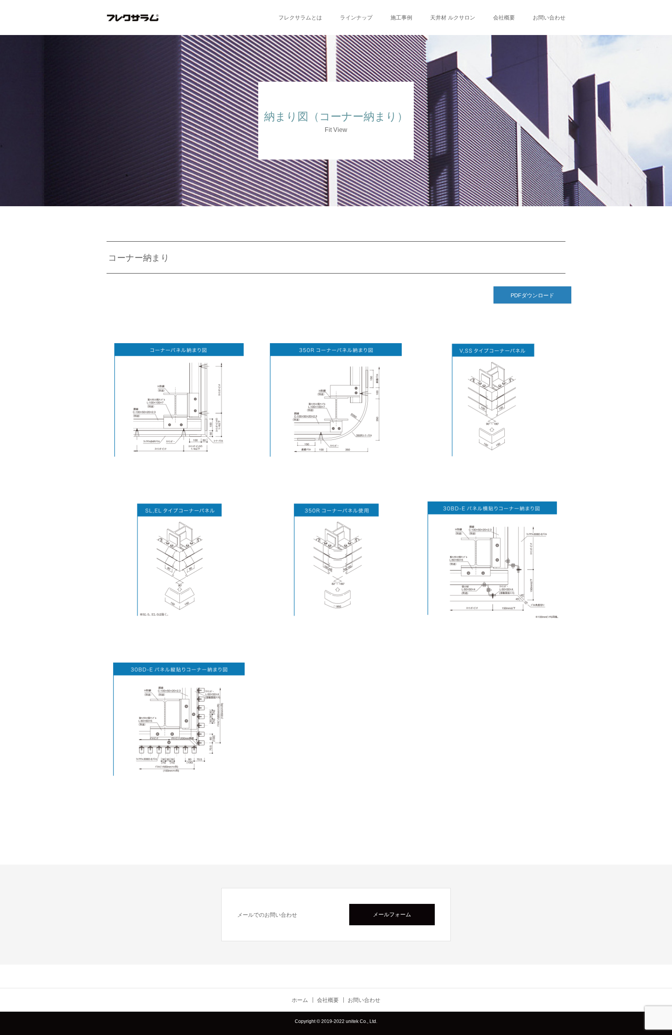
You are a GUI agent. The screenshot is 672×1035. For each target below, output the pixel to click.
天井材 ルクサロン (452, 17)
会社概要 (504, 17)
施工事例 (401, 17)
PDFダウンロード (532, 295)
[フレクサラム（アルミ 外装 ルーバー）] (145, 17)
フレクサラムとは (300, 17)
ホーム (300, 1000)
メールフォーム (392, 914)
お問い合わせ (549, 17)
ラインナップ (356, 17)
